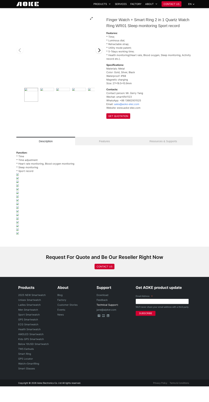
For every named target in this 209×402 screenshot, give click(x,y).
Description (46, 141)
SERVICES (121, 4)
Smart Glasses (26, 368)
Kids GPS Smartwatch (31, 339)
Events (61, 309)
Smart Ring (24, 353)
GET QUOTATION (118, 116)
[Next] (99, 50)
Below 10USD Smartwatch (33, 344)
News (60, 314)
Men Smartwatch (28, 309)
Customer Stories (67, 304)
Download (102, 295)
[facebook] (99, 315)
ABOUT (149, 4)
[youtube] (103, 315)
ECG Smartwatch (28, 324)
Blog (60, 295)
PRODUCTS (100, 4)
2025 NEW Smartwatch (32, 295)
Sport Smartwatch (29, 314)
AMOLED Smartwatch (30, 334)
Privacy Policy (160, 383)
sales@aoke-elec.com (126, 104)
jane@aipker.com (106, 309)
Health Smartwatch (29, 329)
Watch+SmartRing (28, 363)
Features (104, 141)
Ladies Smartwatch (29, 304)
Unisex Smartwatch (29, 299)
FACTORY (136, 4)
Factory (61, 299)
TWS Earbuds (26, 348)
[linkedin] (108, 315)
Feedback (102, 299)
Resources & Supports (163, 141)
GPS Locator (25, 358)
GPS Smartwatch (28, 319)
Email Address (144, 296)
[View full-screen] (91, 18)
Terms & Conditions (179, 383)
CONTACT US (171, 4)
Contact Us (104, 266)
